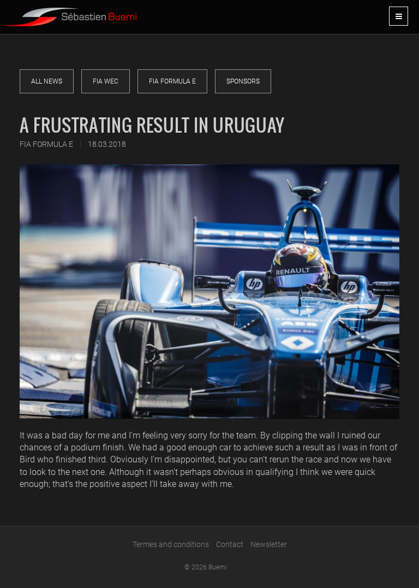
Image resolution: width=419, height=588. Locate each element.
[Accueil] (68, 13)
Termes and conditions (171, 544)
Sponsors (243, 81)
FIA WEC (105, 81)
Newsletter (268, 544)
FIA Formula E (172, 81)
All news (46, 81)
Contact (229, 544)
